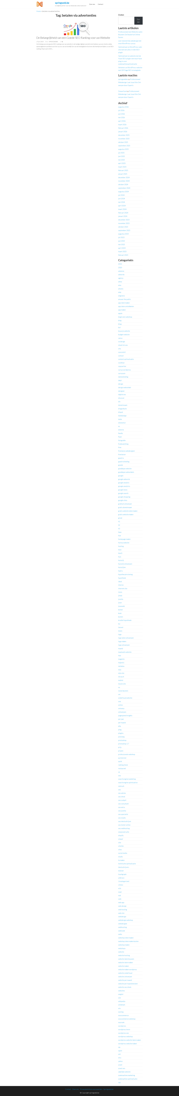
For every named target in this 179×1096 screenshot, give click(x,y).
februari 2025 (123, 170)
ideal (120, 581)
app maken (122, 310)
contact (121, 356)
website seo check (124, 987)
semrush (121, 786)
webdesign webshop (125, 920)
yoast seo (121, 1068)
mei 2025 (121, 160)
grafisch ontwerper (125, 504)
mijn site (121, 673)
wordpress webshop (125, 1036)
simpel (120, 839)
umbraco (121, 878)
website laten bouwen (126, 959)
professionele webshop (126, 754)
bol (119, 327)
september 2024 (124, 188)
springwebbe (53, 41)
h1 (119, 521)
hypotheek (122, 578)
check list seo (123, 345)
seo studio (122, 818)
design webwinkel (124, 387)
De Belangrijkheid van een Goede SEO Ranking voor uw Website (73, 37)
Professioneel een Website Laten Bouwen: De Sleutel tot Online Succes (130, 34)
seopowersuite (123, 832)
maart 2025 (122, 167)
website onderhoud (125, 973)
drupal (120, 412)
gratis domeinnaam (125, 507)
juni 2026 (121, 114)
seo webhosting (124, 828)
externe (121, 430)
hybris (120, 571)
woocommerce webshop (126, 1019)
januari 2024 (122, 216)
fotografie (122, 440)
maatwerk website (124, 652)
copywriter (122, 366)
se (119, 772)
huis (119, 557)
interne (121, 585)
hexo (119, 532)
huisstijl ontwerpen (125, 564)
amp (119, 292)
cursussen (121, 373)
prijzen (120, 751)
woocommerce (123, 1015)
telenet (121, 871)
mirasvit (121, 677)
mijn (119, 670)
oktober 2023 (123, 227)
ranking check (123, 765)
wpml (120, 1051)
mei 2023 (121, 244)
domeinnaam (122, 405)
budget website (124, 334)
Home (38, 11)
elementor (122, 423)
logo (119, 634)
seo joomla (122, 811)
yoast (120, 1065)
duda (120, 419)
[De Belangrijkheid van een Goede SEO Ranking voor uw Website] (76, 27)
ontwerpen (122, 712)
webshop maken (123, 945)
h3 (119, 529)
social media (122, 853)
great (120, 518)
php (119, 726)
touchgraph (122, 874)
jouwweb (121, 606)
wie (119, 998)
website (121, 952)
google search (123, 493)
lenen (120, 631)
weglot (120, 994)
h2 (119, 525)
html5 (120, 553)
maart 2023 (122, 251)
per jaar (121, 719)
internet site (122, 588)
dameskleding (123, 377)
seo (119, 790)
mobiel (120, 680)
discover (121, 398)
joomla (120, 599)
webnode (121, 931)
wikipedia (121, 1001)
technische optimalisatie (127, 864)
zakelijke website (124, 1072)
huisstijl (121, 560)
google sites (122, 500)
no (119, 687)
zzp (119, 1082)
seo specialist (123, 814)
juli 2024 (121, 195)
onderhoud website (125, 698)
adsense (121, 271)
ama (119, 285)
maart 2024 (122, 209)
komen (120, 610)
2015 (120, 264)
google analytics (124, 486)
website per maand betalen (128, 984)
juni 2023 (121, 241)
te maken (121, 860)
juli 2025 (121, 153)
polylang (121, 737)
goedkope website (125, 469)
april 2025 (122, 163)
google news (122, 490)
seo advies (122, 793)
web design (122, 906)
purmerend (122, 758)
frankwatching (123, 444)
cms (119, 349)
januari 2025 (122, 174)
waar (120, 892)
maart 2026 (122, 124)
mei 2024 (121, 202)
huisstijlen (122, 567)
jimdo (120, 596)
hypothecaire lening (125, 574)
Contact (100, 4)
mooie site (122, 684)
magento (121, 659)
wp (119, 1047)
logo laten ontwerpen (126, 638)
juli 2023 (121, 237)
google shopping (124, 497)
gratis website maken (125, 514)
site (119, 842)
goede (120, 465)
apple (120, 313)
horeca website (123, 543)
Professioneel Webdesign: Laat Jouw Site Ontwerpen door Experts (129, 82)
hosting (121, 546)
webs (120, 934)
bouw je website (124, 331)
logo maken (122, 641)
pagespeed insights (125, 715)
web (119, 899)
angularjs (121, 296)
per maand (122, 723)
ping (119, 730)
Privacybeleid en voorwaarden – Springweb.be (96, 1089)
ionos (120, 592)
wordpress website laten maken (129, 1040)
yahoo (120, 1061)
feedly (120, 433)
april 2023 (122, 248)
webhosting (122, 927)
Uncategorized (123, 881)
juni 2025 (121, 156)
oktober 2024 (123, 184)
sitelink (121, 846)
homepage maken (124, 539)
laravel (120, 627)
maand (120, 648)
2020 (120, 267)
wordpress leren (124, 1029)
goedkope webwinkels (126, 472)
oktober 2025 (123, 142)
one (119, 701)
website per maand (125, 980)
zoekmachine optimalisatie (127, 1079)
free (119, 447)
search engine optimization (128, 782)
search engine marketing (127, 779)
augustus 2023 (123, 234)
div (119, 401)
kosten (120, 617)
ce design (121, 341)
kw (119, 624)
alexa (120, 282)
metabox (121, 666)
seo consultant (123, 804)
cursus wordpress (124, 370)
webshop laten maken (126, 938)
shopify (121, 835)
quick (120, 761)
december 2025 (123, 135)
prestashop (122, 740)
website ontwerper (125, 977)
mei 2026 (121, 117)
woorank (121, 1022)
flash (120, 437)
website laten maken (125, 962)
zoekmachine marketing (126, 1075)
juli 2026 (121, 110)
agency (120, 278)
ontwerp (121, 708)
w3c (119, 888)
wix (119, 1008)
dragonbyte (122, 409)
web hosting (122, 909)
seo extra (121, 807)
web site (121, 913)
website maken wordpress (127, 969)
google (120, 476)
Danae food (122, 91)
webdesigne (122, 924)
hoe (119, 536)
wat (119, 895)
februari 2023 (123, 255)
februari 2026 (123, 128)
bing (119, 320)
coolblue (121, 363)
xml (119, 1054)
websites (121, 991)
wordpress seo (123, 1033)
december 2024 (123, 177)
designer (121, 391)
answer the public (124, 299)
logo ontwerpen (124, 645)
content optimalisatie (126, 359)
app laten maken (124, 303)
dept (120, 380)
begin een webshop (125, 317)
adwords (121, 274)
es (119, 426)
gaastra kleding (123, 462)
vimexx (120, 885)
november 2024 (123, 181)
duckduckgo (122, 416)
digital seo (122, 394)
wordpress (122, 1026)
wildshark (121, 1005)
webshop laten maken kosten (128, 941)
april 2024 (122, 206)
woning (120, 1012)
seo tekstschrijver (124, 821)
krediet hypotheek (124, 620)
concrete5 (122, 352)
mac (119, 655)
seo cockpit (122, 800)
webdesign (122, 916)
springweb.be (62, 2)
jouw (120, 603)
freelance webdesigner (126, 451)
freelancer (122, 454)
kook (119, 613)
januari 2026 (122, 131)
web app (121, 902)
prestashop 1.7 (123, 744)
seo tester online (124, 825)
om (119, 694)
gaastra (121, 458)
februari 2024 (123, 213)
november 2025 (123, 139)
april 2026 (122, 121)
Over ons (92, 4)
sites (120, 849)
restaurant (122, 768)
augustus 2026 (123, 107)
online (120, 705)
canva (120, 338)
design (120, 384)
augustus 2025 (123, 149)
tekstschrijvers (123, 867)
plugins (120, 733)
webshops (121, 948)
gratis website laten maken (127, 511)
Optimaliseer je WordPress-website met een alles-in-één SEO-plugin (130, 49)
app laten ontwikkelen (126, 306)
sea (119, 775)
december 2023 (123, 220)
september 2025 (124, 146)
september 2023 (124, 230)
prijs (119, 747)
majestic (121, 663)
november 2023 (123, 223)
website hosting (124, 955)
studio (120, 857)
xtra (119, 1058)
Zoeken (121, 15)
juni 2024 (121, 198)
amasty (120, 289)
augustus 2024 (123, 191)
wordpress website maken (127, 1044)
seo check (121, 797)
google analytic (123, 483)
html (119, 550)
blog (119, 324)
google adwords (124, 479)
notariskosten (123, 691)
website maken (123, 966)
